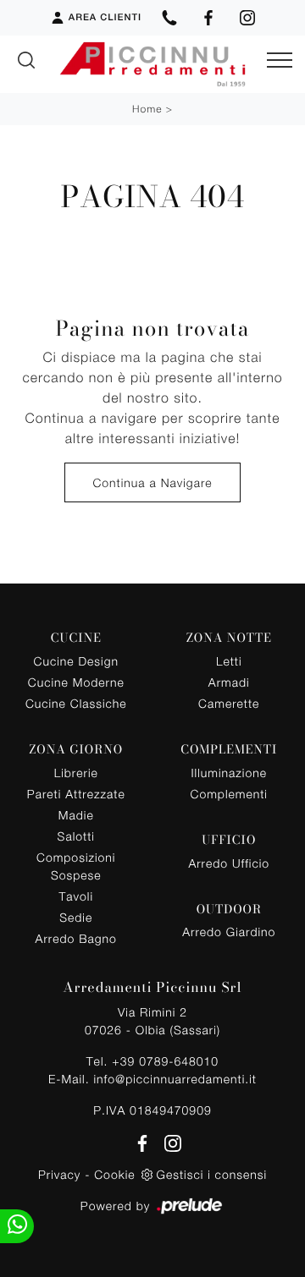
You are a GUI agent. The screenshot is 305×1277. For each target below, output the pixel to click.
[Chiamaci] (169, 17)
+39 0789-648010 (165, 1061)
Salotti (76, 836)
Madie (76, 815)
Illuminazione (229, 772)
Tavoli (76, 896)
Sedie (75, 917)
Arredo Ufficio (228, 863)
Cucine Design (76, 661)
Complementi (229, 793)
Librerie (76, 772)
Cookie (114, 1174)
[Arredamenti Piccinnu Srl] (152, 64)
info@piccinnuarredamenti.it (174, 1078)
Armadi (229, 682)
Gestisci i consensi (212, 1174)
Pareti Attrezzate (76, 793)
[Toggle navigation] (279, 60)
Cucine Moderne (76, 682)
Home (147, 108)
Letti (229, 661)
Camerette (228, 703)
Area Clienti (105, 18)
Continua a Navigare (152, 482)
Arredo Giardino (228, 931)
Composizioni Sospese (75, 866)
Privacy (59, 1174)
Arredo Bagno (76, 938)
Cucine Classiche (76, 703)
